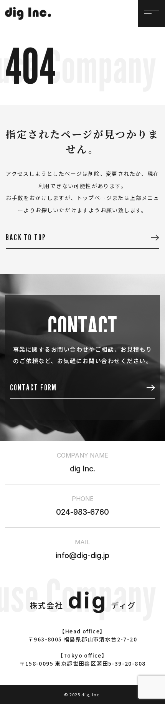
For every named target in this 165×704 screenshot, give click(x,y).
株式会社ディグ (83, 605)
